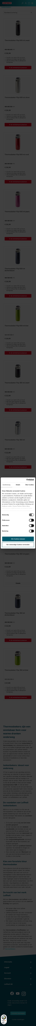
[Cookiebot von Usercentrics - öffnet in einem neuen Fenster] (26, 480)
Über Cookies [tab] (29, 484)
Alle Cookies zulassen (18, 539)
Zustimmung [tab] (6, 484)
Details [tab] (18, 484)
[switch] (31, 520)
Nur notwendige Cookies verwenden (18, 544)
